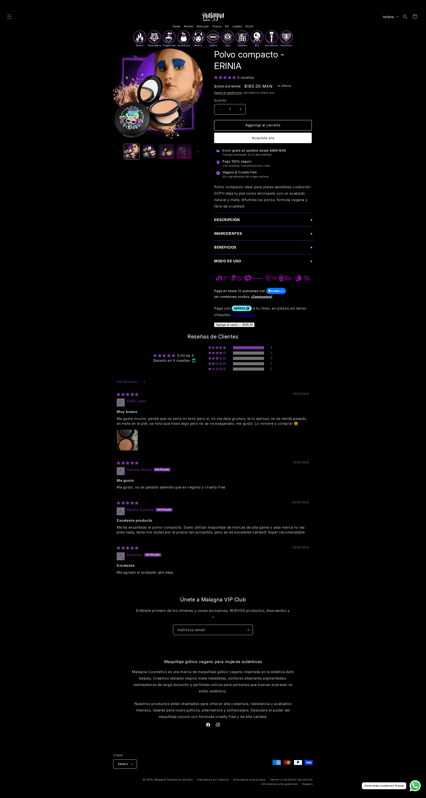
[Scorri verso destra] (198, 151)
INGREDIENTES (228, 233)
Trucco (217, 26)
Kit (227, 26)
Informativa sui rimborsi (213, 779)
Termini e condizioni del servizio (291, 779)
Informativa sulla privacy (249, 779)
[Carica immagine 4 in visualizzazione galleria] (184, 151)
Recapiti (307, 784)
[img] (128, 394)
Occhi (249, 26)
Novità (188, 26)
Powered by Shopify (179, 779)
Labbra (237, 26)
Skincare (203, 26)
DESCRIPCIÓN (227, 219)
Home (176, 26)
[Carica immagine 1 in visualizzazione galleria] (131, 151)
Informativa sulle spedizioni (279, 784)
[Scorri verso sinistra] (118, 151)
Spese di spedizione (228, 92)
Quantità (220, 100)
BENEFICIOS (225, 247)
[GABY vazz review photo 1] (127, 440)
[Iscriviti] (248, 630)
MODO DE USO (227, 261)
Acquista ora (263, 138)
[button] (9, 17)
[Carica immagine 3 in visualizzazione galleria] (166, 151)
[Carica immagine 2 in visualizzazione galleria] (149, 151)
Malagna (160, 779)
